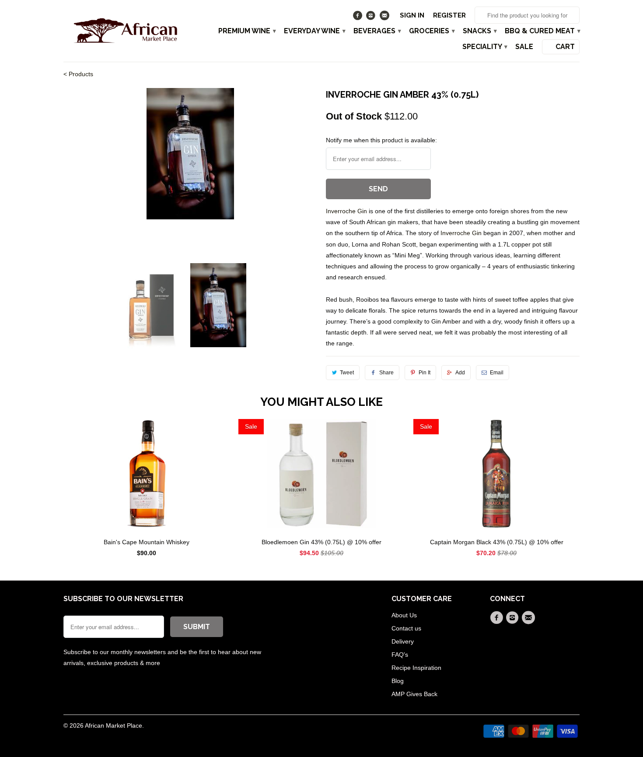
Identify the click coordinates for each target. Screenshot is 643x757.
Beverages (376, 31)
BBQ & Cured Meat (542, 31)
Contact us (406, 628)
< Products (78, 73)
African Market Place (113, 725)
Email (496, 373)
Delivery (402, 641)
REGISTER (449, 15)
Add (460, 373)
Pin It (424, 373)
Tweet (347, 373)
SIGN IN (412, 15)
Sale (524, 47)
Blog (397, 680)
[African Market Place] (124, 30)
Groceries (431, 31)
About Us (404, 615)
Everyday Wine (314, 31)
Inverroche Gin (347, 211)
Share (386, 373)
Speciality (484, 47)
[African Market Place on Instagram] (372, 18)
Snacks (479, 31)
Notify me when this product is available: (381, 140)
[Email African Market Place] (385, 18)
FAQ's (399, 654)
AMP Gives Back (414, 693)
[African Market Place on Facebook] (358, 18)
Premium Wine (246, 31)
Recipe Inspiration (416, 667)
